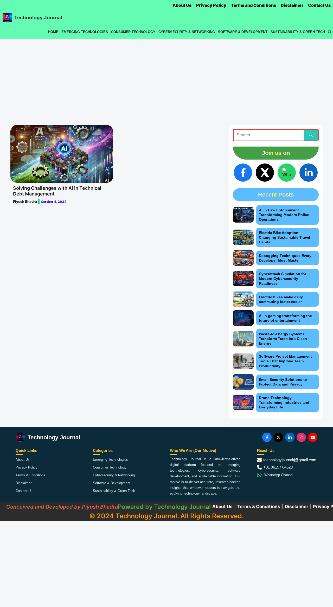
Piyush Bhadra (25, 201)
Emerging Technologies (84, 32)
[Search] (311, 135)
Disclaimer (292, 5)
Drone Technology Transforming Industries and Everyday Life (284, 402)
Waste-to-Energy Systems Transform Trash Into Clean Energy (283, 338)
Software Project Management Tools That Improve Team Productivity (285, 361)
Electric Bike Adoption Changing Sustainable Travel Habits (284, 237)
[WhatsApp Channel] (287, 172)
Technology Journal (38, 17)
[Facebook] (243, 172)
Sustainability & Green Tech (298, 32)
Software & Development (242, 32)
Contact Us (319, 5)
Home (53, 32)
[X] (265, 172)
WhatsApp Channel (278, 475)
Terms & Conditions (30, 475)
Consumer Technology (133, 32)
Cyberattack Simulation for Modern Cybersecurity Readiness (282, 278)
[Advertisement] (166, 78)
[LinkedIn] (308, 172)
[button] (329, 32)
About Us (181, 5)
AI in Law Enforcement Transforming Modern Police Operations (284, 215)
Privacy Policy (211, 5)
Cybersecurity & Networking (186, 32)
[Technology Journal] (7, 17)
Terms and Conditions (253, 5)
